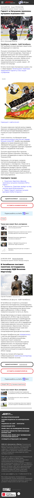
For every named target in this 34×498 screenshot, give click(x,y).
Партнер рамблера (16, 489)
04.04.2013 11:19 (5, 7)
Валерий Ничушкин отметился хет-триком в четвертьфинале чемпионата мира (19, 232)
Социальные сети (8, 426)
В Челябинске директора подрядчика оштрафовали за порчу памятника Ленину (19, 392)
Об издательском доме (10, 417)
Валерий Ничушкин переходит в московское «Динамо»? (17, 238)
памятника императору (23, 356)
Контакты (20, 423)
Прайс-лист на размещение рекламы (15, 428)
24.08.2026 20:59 (6, 258)
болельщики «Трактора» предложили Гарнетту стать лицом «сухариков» (15, 70)
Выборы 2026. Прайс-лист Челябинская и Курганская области (15, 435)
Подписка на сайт (8, 423)
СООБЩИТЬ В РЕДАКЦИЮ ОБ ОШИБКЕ (14, 439)
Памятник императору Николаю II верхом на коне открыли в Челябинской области (19, 403)
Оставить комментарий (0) (17, 205)
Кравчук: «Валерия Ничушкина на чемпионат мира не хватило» (17, 243)
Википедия (16, 296)
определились (25, 334)
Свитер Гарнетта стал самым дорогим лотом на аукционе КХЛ (18, 227)
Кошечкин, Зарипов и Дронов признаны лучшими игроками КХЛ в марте (16, 183)
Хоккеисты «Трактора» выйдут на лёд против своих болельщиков (17, 187)
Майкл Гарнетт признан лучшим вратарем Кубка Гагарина (15, 191)
